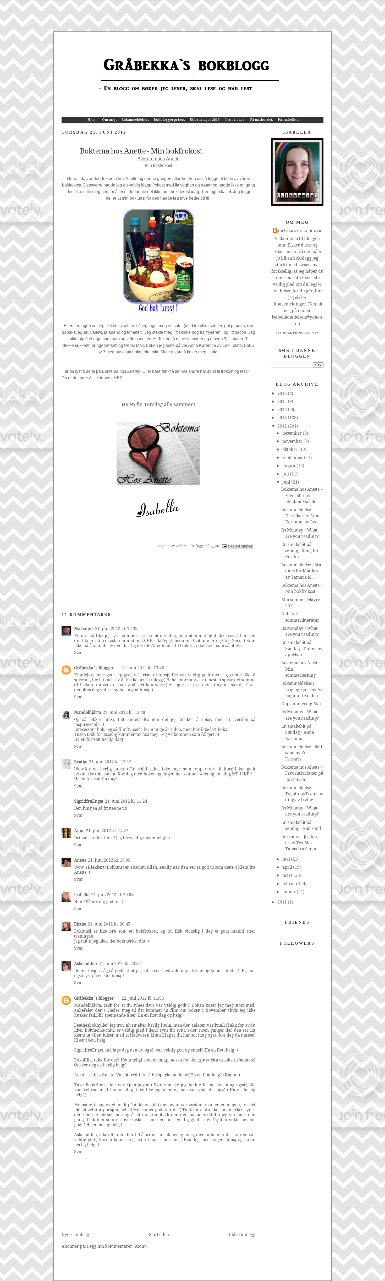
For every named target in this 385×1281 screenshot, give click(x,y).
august (289, 465)
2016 (282, 393)
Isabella (82, 894)
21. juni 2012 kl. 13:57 (110, 761)
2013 (282, 417)
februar (290, 883)
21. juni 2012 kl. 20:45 (109, 924)
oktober (290, 449)
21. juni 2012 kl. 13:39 (116, 628)
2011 (282, 902)
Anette (80, 860)
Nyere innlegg (75, 1234)
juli (286, 474)
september (293, 457)
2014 (282, 409)
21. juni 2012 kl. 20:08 (112, 894)
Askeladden (85, 963)
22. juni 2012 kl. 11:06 (143, 998)
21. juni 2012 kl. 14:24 (126, 801)
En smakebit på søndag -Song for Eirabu (300, 550)
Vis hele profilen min (297, 332)
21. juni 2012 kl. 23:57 (119, 963)
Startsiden (159, 1234)
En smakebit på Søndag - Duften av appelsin (301, 648)
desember (292, 433)
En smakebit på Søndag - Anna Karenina (297, 732)
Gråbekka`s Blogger (94, 667)
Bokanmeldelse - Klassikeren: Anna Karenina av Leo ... (301, 515)
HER (118, 378)
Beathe (80, 761)
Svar (78, 652)
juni (286, 482)
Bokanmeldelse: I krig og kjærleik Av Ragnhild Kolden (301, 689)
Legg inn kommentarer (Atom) (117, 1246)
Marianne (84, 628)
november (293, 441)
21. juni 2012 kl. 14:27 (107, 830)
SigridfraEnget (88, 801)
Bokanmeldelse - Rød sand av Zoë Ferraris (301, 753)
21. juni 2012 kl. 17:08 (109, 860)
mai (286, 859)
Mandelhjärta (87, 712)
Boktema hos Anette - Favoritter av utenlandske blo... (301, 495)
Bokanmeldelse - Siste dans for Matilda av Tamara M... (302, 571)
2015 (282, 401)
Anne (79, 830)
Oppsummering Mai (301, 703)
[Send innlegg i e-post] (224, 546)
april (287, 867)
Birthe (80, 924)
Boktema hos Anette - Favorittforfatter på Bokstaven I (302, 773)
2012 (282, 426)
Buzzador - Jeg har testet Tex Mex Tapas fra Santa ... (300, 842)
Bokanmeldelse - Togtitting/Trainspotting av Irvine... (302, 793)
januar (289, 891)
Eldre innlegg (242, 1234)
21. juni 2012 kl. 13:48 (143, 667)
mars (288, 875)
